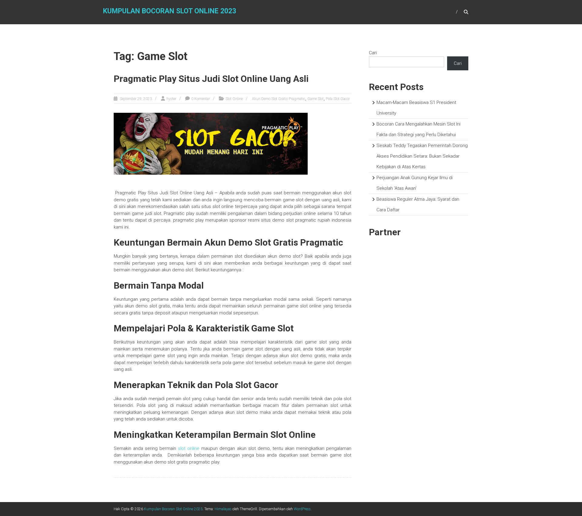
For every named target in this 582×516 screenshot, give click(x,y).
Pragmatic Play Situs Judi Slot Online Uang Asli (212, 78)
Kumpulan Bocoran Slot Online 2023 (169, 11)
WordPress (302, 509)
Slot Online (234, 99)
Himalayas (223, 509)
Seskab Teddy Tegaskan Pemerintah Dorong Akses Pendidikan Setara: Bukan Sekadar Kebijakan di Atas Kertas (422, 156)
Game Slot (315, 99)
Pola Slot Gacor (338, 99)
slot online (188, 448)
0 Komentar (200, 99)
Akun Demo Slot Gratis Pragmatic (278, 99)
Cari (373, 52)
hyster (171, 99)
